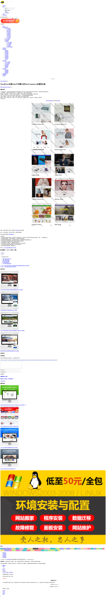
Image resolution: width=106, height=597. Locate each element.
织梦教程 (6, 65)
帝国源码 (6, 56)
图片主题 (9, 30)
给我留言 (4, 552)
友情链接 (4, 556)
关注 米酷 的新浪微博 (7, 263)
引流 (101, 548)
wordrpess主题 (5, 247)
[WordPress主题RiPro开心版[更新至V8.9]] (9, 466)
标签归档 (4, 555)
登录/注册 (17, 230)
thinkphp (25, 548)
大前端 (89, 548)
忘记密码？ (7, 12)
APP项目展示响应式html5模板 (8, 266)
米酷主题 (2, 2)
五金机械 (57, 548)
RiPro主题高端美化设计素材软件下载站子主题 (9, 426)
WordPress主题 (35, 548)
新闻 (10, 550)
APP (1, 548)
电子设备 (32, 550)
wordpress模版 (7, 28)
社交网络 (6, 52)
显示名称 (2, 369)
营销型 (53, 550)
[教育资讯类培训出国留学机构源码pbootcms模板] (9, 349)
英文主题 (9, 37)
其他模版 (6, 41)
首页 (3, 26)
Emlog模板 (9, 44)
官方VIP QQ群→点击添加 (8, 572)
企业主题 (9, 33)
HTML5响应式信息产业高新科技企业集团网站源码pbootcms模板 (14, 265)
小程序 (6, 59)
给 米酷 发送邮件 (6, 262)
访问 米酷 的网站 (6, 260)
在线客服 (4, 578)
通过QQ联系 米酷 (6, 261)
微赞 (8, 550)
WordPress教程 (7, 61)
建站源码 (4, 49)
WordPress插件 (41, 548)
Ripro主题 (21, 548)
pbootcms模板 (7, 38)
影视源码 (2, 550)
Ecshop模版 (9, 43)
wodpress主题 (30, 548)
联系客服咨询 (11, 234)
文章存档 (4, 553)
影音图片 (6, 51)
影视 (103, 548)
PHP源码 (17, 548)
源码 (21, 550)
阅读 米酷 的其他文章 (7, 258)
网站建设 (6, 66)
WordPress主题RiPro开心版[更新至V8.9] (8, 468)
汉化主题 (9, 36)
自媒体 (42, 550)
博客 (65, 548)
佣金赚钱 (4, 74)
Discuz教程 (7, 64)
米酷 (1, 87)
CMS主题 (9, 29)
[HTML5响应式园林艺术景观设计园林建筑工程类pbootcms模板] (9, 329)
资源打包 (6, 50)
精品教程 (4, 60)
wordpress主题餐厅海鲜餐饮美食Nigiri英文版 (9, 447)
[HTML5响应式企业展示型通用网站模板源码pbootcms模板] (9, 288)
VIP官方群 (5, 15)
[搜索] (11, 17)
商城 (75, 548)
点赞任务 (6, 58)
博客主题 (9, 34)
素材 (35, 550)
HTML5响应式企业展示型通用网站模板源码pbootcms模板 (11, 289)
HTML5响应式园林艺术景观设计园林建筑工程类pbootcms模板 (12, 330)
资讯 (59, 550)
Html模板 (9, 45)
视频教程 (6, 71)
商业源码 (72, 548)
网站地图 (4, 557)
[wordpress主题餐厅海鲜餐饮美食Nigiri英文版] (9, 445)
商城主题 (9, 31)
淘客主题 (9, 35)
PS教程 (6, 67)
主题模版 (5, 27)
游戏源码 (6, 57)
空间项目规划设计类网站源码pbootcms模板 (8, 310)
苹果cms (50, 550)
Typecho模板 (9, 42)
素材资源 (4, 68)
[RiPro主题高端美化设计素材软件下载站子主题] (9, 424)
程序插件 (4, 48)
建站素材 (6, 72)
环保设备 (24, 550)
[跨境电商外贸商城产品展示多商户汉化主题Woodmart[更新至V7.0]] (9, 403)
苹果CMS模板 (9, 46)
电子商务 (28, 550)
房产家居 (6, 53)
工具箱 (4, 75)
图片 (82, 548)
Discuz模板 (9, 548)
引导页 (98, 548)
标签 (1, 546)
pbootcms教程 (7, 63)
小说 (95, 548)
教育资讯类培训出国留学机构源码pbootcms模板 (9, 350)
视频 (56, 550)
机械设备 (13, 550)
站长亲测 (5, 73)
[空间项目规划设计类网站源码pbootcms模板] (9, 309)
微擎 (5, 550)
